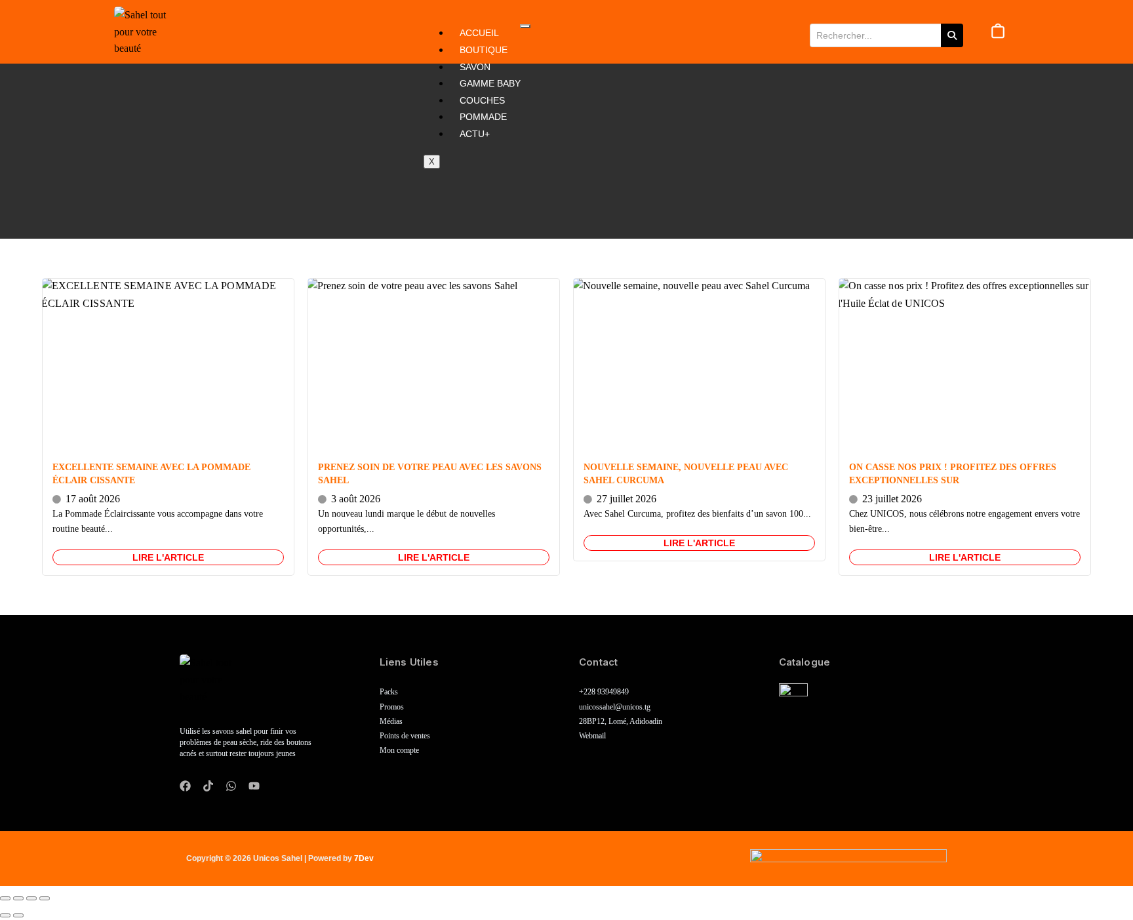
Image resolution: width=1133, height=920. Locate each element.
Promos (392, 707)
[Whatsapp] (231, 785)
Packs (389, 692)
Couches (482, 100)
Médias (391, 721)
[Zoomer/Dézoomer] (5, 898)
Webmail (592, 736)
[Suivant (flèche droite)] (18, 915)
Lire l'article (168, 557)
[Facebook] (185, 785)
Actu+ (475, 134)
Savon (475, 67)
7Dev (364, 858)
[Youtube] (254, 785)
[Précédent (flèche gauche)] (5, 915)
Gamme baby (490, 83)
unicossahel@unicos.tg (614, 707)
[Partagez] (31, 898)
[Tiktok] (208, 785)
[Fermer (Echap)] (44, 898)
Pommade (483, 116)
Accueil (479, 33)
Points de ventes (405, 736)
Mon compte (399, 750)
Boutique (483, 50)
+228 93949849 (604, 692)
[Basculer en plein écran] (18, 898)
